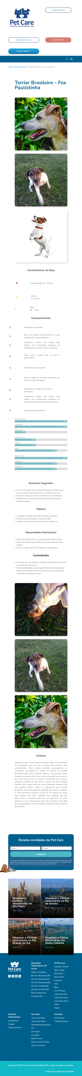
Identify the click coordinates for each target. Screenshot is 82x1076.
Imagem (11, 1024)
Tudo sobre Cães (60, 994)
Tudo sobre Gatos (61, 997)
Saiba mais (16, 911)
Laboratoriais (13, 1020)
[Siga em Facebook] (9, 976)
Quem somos (59, 970)
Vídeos (57, 1008)
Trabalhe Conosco (61, 1021)
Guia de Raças (59, 991)
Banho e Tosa (36, 1038)
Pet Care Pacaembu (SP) (40, 982)
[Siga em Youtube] (16, 976)
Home (10, 67)
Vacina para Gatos (38, 1021)
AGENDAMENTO (58, 40)
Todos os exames (15, 1027)
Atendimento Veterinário (41, 1025)
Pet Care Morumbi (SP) (40, 979)
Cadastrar (41, 854)
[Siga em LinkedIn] (19, 976)
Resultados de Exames (23, 40)
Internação (35, 1031)
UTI (32, 1028)
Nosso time (58, 973)
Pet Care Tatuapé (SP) (40, 986)
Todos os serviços (38, 1045)
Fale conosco (59, 1018)
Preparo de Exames (58, 10)
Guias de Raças (20, 67)
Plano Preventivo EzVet (40, 1042)
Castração (35, 1035)
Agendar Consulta (61, 966)
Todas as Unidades (38, 972)
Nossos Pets (59, 977)
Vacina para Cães (38, 1018)
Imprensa (58, 980)
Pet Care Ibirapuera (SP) (40, 975)
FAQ (56, 984)
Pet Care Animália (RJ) (40, 989)
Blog (56, 987)
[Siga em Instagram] (13, 976)
